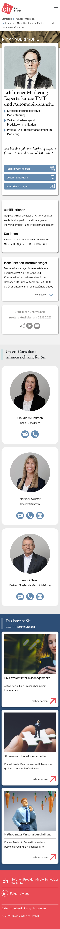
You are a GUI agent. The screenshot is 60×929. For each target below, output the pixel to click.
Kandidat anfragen (17, 186)
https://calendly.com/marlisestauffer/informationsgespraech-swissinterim (40, 515)
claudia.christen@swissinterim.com (25, 434)
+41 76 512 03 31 (35, 434)
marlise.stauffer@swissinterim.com (20, 515)
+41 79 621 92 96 (30, 596)
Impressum (40, 908)
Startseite (7, 18)
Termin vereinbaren (18, 168)
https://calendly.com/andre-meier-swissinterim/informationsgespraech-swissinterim (40, 596)
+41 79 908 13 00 (30, 515)
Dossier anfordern (17, 177)
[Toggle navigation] (56, 8)
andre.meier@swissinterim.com (20, 596)
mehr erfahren (40, 701)
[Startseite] (11, 8)
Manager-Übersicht (26, 18)
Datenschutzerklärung (16, 908)
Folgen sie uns (19, 893)
